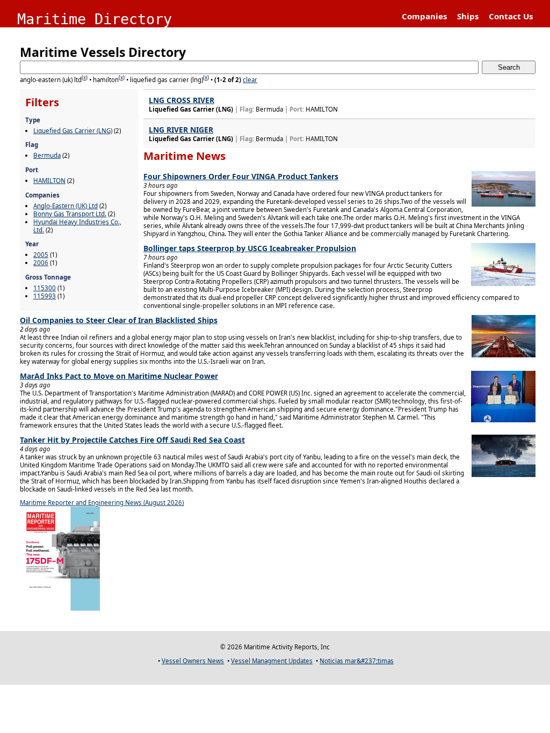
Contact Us (511, 16)
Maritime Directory (94, 19)
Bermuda (47, 155)
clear (250, 80)
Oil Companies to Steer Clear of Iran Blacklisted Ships (119, 320)
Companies (424, 16)
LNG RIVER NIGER (181, 129)
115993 (44, 296)
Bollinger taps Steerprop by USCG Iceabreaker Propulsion (249, 248)
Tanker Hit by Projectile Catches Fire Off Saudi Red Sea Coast (132, 440)
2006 (40, 263)
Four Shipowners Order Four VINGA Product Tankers (240, 176)
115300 (44, 288)
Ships (468, 16)
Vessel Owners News (193, 661)
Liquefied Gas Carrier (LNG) (72, 131)
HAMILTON (49, 181)
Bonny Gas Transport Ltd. (69, 214)
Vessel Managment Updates (272, 661)
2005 (40, 255)
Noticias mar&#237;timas (357, 661)
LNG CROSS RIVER (181, 100)
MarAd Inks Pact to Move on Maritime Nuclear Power (119, 376)
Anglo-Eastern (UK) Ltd (65, 206)
